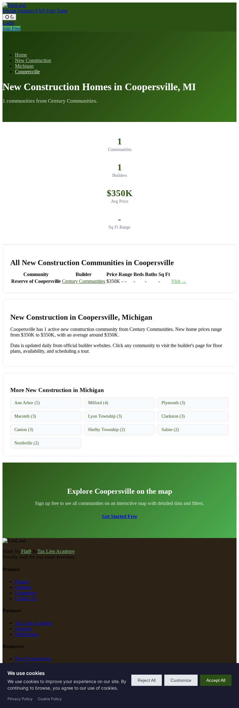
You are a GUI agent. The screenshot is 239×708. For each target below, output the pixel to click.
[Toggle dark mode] (9, 17)
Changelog (25, 592)
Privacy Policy (20, 698)
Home (21, 54)
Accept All (215, 680)
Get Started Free (119, 516)
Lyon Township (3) (105, 416)
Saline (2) (170, 429)
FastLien (23, 628)
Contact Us (26, 598)
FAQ (41, 10)
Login (8, 23)
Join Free (11, 28)
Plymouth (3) (173, 402)
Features (26, 10)
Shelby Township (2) (106, 429)
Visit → (178, 281)
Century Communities (83, 281)
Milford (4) (98, 402)
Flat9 (26, 551)
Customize (181, 680)
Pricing (10, 10)
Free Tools (57, 10)
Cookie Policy (50, 698)
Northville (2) (26, 442)
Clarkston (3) (173, 416)
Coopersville (27, 71)
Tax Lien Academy (56, 551)
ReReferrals (26, 634)
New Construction (33, 60)
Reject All (147, 680)
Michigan (24, 66)
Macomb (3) (25, 416)
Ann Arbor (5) (27, 402)
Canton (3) (23, 429)
